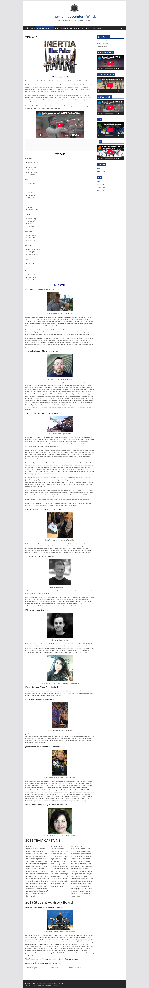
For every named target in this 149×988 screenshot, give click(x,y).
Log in (98, 181)
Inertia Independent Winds (74, 16)
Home (33, 28)
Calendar (64, 28)
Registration (96, 28)
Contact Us (85, 28)
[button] (51, 28)
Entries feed (100, 184)
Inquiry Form (74, 28)
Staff (57, 28)
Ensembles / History (44, 28)
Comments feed (101, 187)
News (98, 168)
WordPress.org (101, 190)
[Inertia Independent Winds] (27, 28)
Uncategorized (101, 171)
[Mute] (119, 68)
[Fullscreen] (121, 68)
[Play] (99, 68)
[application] (110, 62)
